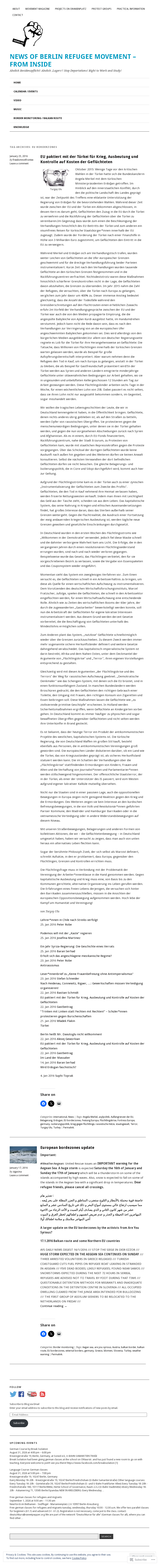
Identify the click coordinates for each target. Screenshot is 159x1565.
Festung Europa (90, 1120)
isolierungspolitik (60, 1124)
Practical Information (131, 9)
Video (17, 100)
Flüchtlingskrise (108, 1120)
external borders (74, 1350)
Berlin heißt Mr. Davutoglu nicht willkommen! (71, 1034)
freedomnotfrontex (23, 160)
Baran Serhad (66, 951)
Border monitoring (63, 1347)
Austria (116, 1347)
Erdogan (58, 1120)
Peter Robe (64, 924)
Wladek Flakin (66, 1021)
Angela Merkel (90, 1117)
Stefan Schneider (68, 978)
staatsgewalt (122, 1124)
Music (18, 109)
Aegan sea (87, 1347)
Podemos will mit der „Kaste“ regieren (66, 933)
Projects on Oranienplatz (70, 9)
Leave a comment (19, 163)
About (16, 9)
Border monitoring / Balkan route (38, 118)
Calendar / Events (26, 91)
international (60, 1117)
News (71, 1117)
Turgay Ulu (46, 1127)
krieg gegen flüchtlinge (82, 1124)
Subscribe (18, 1423)
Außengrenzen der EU (122, 1117)
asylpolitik (104, 1117)
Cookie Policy (79, 1558)
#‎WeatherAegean (52, 1163)
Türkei (44, 1025)
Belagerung (46, 1120)
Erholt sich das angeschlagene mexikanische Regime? (76, 956)
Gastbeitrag (65, 1007)
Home (17, 82)
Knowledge (21, 127)
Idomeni (108, 1350)
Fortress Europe (126, 1120)
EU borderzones (72, 1120)
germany (45, 1124)
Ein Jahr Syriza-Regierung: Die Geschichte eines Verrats (77, 946)
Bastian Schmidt (68, 992)
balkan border (128, 1347)
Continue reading (53, 1306)
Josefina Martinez (68, 938)
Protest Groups (101, 9)
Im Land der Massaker (55, 1057)
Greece (98, 1350)
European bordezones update (67, 1147)
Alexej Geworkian (68, 1039)
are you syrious (102, 1347)
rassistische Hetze (105, 1124)
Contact (17, 15)
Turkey (57, 1127)
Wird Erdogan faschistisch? (58, 1067)
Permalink (68, 1127)
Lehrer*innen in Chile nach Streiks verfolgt (69, 920)
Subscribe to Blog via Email (24, 1404)
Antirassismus (49, 965)
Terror (133, 1124)
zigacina (17, 1171)
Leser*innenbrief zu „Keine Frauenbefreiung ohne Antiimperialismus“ (86, 974)
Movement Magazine (37, 9)
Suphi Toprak (64, 1075)
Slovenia (118, 1350)
